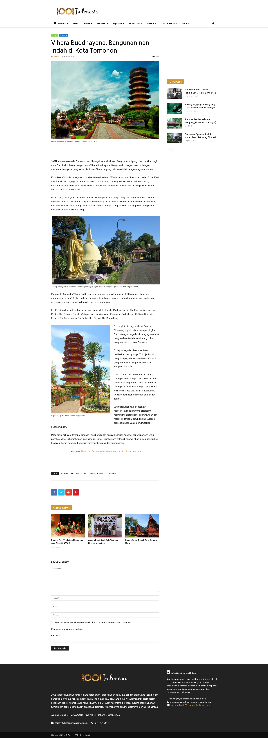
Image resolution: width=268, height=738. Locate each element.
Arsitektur (63, 35)
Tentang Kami (169, 23)
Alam (86, 23)
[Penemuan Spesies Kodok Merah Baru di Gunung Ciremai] (174, 138)
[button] (213, 23)
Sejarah (117, 23)
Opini (76, 23)
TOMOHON (111, 473)
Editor (56, 56)
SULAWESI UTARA (78, 473)
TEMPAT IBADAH (96, 473)
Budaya (101, 23)
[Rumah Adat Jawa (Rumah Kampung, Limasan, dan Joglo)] (174, 123)
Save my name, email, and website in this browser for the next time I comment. (93, 622)
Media (150, 23)
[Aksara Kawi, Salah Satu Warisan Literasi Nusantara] (105, 525)
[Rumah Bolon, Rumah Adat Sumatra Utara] (142, 525)
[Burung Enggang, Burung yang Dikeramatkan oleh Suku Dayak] (174, 108)
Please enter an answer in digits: (67, 629)
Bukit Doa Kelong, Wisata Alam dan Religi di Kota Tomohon (111, 451)
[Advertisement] (160, 11)
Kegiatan (134, 23)
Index (185, 23)
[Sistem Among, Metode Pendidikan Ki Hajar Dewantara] (174, 93)
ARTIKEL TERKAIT (61, 508)
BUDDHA (64, 473)
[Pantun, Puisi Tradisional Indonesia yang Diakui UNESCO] (68, 525)
